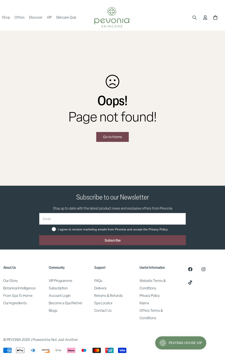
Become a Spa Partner (65, 303)
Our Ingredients (15, 303)
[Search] (194, 17)
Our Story (10, 280)
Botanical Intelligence (19, 288)
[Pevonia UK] (112, 17)
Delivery (100, 288)
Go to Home (112, 136)
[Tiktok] (190, 282)
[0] (215, 17)
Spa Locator (103, 303)
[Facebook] (190, 269)
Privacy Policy (150, 295)
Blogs (53, 310)
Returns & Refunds (108, 295)
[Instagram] (203, 269)
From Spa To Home (18, 295)
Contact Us (103, 310)
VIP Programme (60, 280)
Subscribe (113, 240)
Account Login (60, 295)
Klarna (144, 303)
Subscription (58, 288)
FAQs (98, 280)
